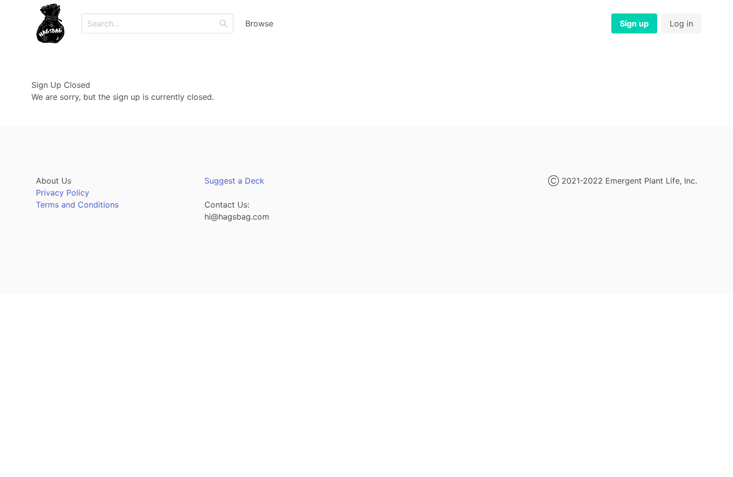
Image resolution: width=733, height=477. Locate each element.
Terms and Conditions (77, 205)
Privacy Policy (62, 193)
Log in (681, 23)
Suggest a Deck (234, 181)
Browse (259, 23)
